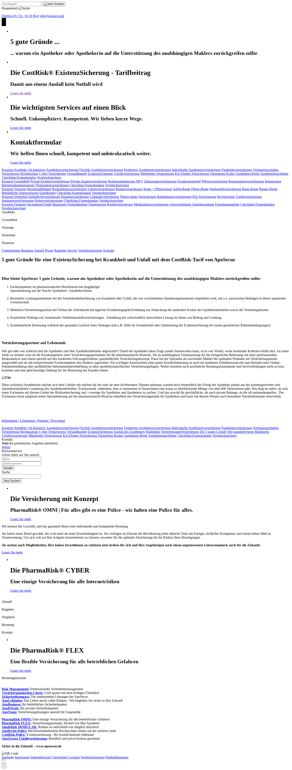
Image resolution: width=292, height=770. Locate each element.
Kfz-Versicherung (204, 197)
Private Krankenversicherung (50, 181)
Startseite (8, 757)
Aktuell (39, 250)
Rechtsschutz (29, 173)
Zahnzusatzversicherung (160, 181)
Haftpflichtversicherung (44, 197)
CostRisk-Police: (14, 734)
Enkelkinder (47, 193)
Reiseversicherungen (49, 200)
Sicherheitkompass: (16, 696)
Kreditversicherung (120, 204)
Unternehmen (11, 250)
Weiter (6, 447)
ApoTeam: (9, 712)
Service (72, 250)
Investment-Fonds (39, 204)
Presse (49, 250)
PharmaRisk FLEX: (16, 723)
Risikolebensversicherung (69, 189)
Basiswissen (273, 181)
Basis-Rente (250, 189)
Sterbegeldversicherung (225, 189)
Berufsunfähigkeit (39, 189)
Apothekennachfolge (274, 173)
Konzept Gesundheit (15, 181)
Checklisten (60, 757)
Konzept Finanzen (14, 204)
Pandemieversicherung (236, 170)
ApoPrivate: (10, 708)
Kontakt (108, 250)
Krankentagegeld (189, 181)
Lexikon (74, 757)
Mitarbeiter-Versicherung (157, 173)
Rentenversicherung (129, 189)
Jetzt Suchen (11, 480)
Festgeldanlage (78, 204)
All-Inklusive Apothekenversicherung (53, 170)
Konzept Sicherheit (15, 197)
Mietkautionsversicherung (151, 204)
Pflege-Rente (200, 189)
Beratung (27, 250)
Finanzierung (97, 204)
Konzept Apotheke (14, 170)
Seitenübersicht (40, 757)
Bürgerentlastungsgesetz (18, 185)
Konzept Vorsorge (14, 189)
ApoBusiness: (11, 704)
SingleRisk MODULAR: (19, 727)
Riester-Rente (268, 189)
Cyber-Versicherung (52, 173)
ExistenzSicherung (100, 173)
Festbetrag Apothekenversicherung (147, 170)
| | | (33, 420)
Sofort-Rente (181, 189)
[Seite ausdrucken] (3, 761)
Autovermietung (180, 204)
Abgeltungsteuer (203, 204)
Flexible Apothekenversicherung (101, 170)
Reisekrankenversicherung (246, 181)
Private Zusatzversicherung (89, 181)
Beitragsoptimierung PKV (125, 181)
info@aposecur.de (52, 16)
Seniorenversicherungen (18, 200)
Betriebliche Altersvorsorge (20, 193)
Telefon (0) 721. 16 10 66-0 (20, 16)
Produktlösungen (117, 757)
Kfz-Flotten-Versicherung (192, 173)
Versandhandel (77, 173)
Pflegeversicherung (214, 181)
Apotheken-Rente (248, 173)
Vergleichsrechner (49, 177)
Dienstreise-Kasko (222, 173)
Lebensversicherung (101, 189)
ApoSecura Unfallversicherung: (25, 738)
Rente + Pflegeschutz (157, 189)
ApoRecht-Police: (14, 731)
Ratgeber (60, 250)
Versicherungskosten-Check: (22, 693)
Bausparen (59, 204)
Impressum (22, 757)
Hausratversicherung (75, 197)
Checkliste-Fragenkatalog (19, 177)
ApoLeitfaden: (12, 700)
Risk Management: (15, 689)
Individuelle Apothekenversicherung (196, 170)
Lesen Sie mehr (20, 93)
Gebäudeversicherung (104, 197)
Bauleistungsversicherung (174, 197)
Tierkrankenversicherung (52, 185)
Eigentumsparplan (227, 204)
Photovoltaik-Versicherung (138, 197)
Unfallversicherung (127, 173)
